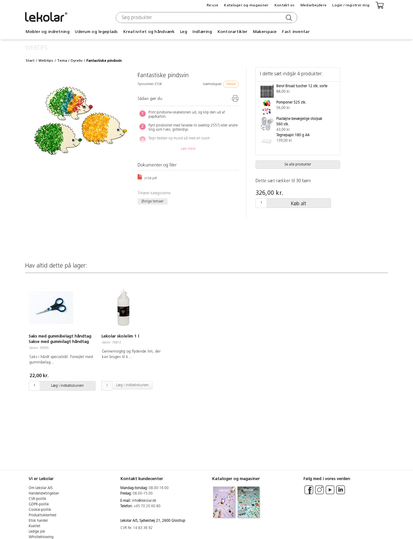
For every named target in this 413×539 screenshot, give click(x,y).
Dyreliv (77, 60)
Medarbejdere (314, 5)
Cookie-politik (40, 510)
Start (30, 60)
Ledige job (37, 532)
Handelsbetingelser (44, 493)
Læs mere (188, 149)
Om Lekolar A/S (41, 488)
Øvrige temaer (152, 201)
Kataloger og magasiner (246, 5)
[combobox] (205, 17)
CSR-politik (37, 499)
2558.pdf (150, 178)
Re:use (213, 5)
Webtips (45, 60)
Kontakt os (285, 5)
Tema (62, 60)
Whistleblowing (41, 537)
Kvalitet (34, 526)
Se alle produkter (298, 164)
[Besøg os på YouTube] (330, 493)
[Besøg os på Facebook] (308, 493)
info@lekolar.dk (144, 501)
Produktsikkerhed (42, 515)
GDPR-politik (39, 504)
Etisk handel (38, 521)
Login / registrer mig (350, 5)
